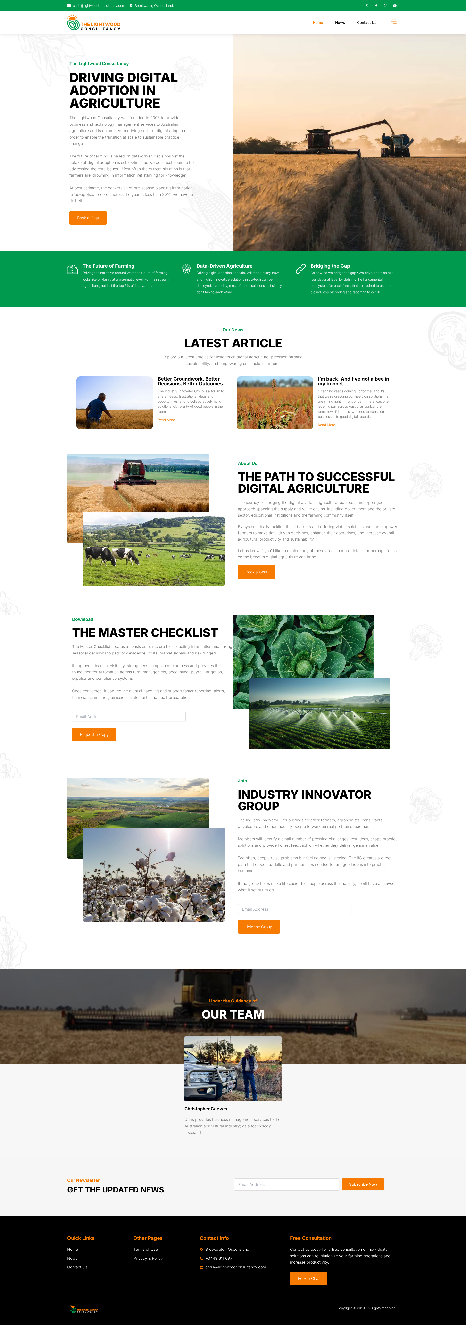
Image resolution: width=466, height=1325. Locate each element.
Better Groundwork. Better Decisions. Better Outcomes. (191, 381)
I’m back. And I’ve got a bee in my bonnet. (353, 381)
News (340, 22)
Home (318, 22)
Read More (166, 420)
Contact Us (366, 22)
